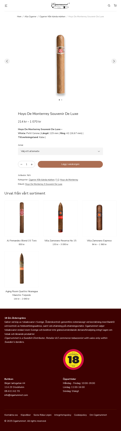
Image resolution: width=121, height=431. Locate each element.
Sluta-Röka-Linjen (42, 414)
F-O (57, 179)
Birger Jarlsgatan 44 (14, 383)
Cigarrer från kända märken (52, 16)
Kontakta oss (11, 414)
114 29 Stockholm (14, 387)
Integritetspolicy (62, 414)
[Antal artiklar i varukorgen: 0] (115, 5)
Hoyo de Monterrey (69, 179)
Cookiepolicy (80, 414)
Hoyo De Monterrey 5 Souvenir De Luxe (43, 184)
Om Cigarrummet (98, 414)
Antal (20, 145)
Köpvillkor (26, 414)
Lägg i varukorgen (70, 164)
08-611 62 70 (12, 391)
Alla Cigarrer (30, 16)
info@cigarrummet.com (16, 395)
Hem (19, 16)
